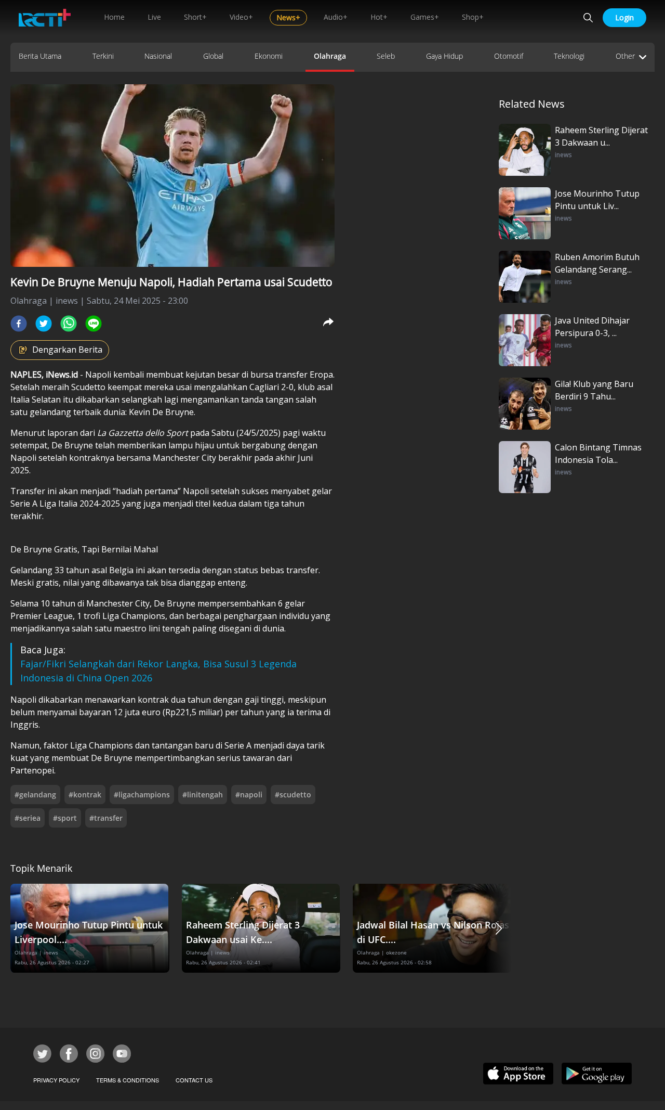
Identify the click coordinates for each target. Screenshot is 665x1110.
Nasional (158, 56)
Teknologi (569, 56)
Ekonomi (269, 56)
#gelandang (35, 794)
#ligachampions (142, 794)
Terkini (103, 56)
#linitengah (202, 794)
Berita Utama (40, 56)
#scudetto (293, 794)
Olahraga (330, 56)
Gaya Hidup (444, 56)
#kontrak (85, 794)
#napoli (248, 794)
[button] (499, 928)
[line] (93, 323)
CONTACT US (194, 1080)
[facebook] (18, 323)
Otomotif (508, 56)
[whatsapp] (68, 323)
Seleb (386, 56)
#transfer (106, 818)
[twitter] (43, 323)
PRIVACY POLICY (56, 1080)
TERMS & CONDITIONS (127, 1080)
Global (213, 56)
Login (624, 17)
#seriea (28, 818)
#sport (65, 818)
